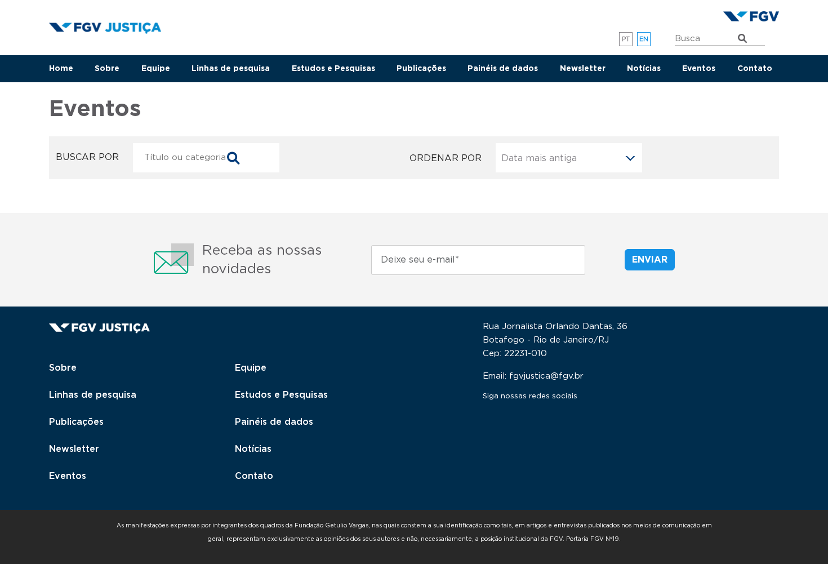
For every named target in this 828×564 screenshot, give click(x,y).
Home (61, 69)
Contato (754, 69)
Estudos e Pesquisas (333, 69)
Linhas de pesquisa (231, 69)
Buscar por (87, 157)
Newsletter (583, 69)
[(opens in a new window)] (751, 16)
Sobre (107, 69)
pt (626, 39)
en (644, 39)
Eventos (698, 69)
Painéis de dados (503, 69)
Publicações (421, 69)
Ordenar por (445, 158)
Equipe (155, 69)
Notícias (644, 69)
